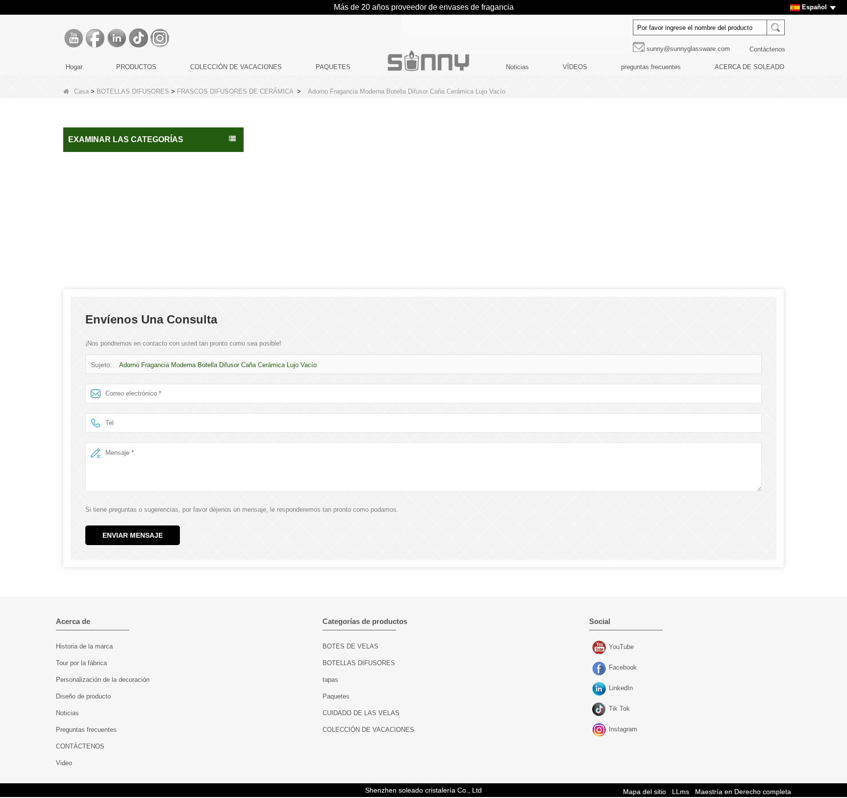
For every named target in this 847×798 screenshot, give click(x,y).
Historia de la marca (84, 646)
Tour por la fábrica (81, 663)
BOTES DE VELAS (100, 182)
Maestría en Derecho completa (743, 792)
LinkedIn (600, 689)
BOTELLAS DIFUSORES (133, 91)
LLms (680, 792)
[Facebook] (95, 38)
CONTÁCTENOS (80, 746)
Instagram (600, 730)
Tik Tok (600, 710)
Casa (81, 91)
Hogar (74, 67)
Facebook (600, 668)
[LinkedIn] (116, 38)
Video (64, 763)
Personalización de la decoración (102, 679)
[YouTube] (73, 38)
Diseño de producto (83, 696)
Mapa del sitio (644, 792)
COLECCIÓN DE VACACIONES (236, 67)
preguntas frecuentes (651, 67)
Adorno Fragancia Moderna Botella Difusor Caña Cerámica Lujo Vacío (218, 365)
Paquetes (85, 203)
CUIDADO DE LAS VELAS (111, 223)
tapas (330, 679)
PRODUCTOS (136, 67)
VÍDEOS (575, 67)
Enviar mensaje (132, 535)
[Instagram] (160, 38)
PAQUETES (333, 67)
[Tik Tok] (138, 38)
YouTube (600, 648)
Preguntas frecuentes (86, 729)
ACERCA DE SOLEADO (749, 67)
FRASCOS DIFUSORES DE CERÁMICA (235, 91)
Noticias (517, 67)
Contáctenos (767, 49)
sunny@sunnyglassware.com (688, 48)
